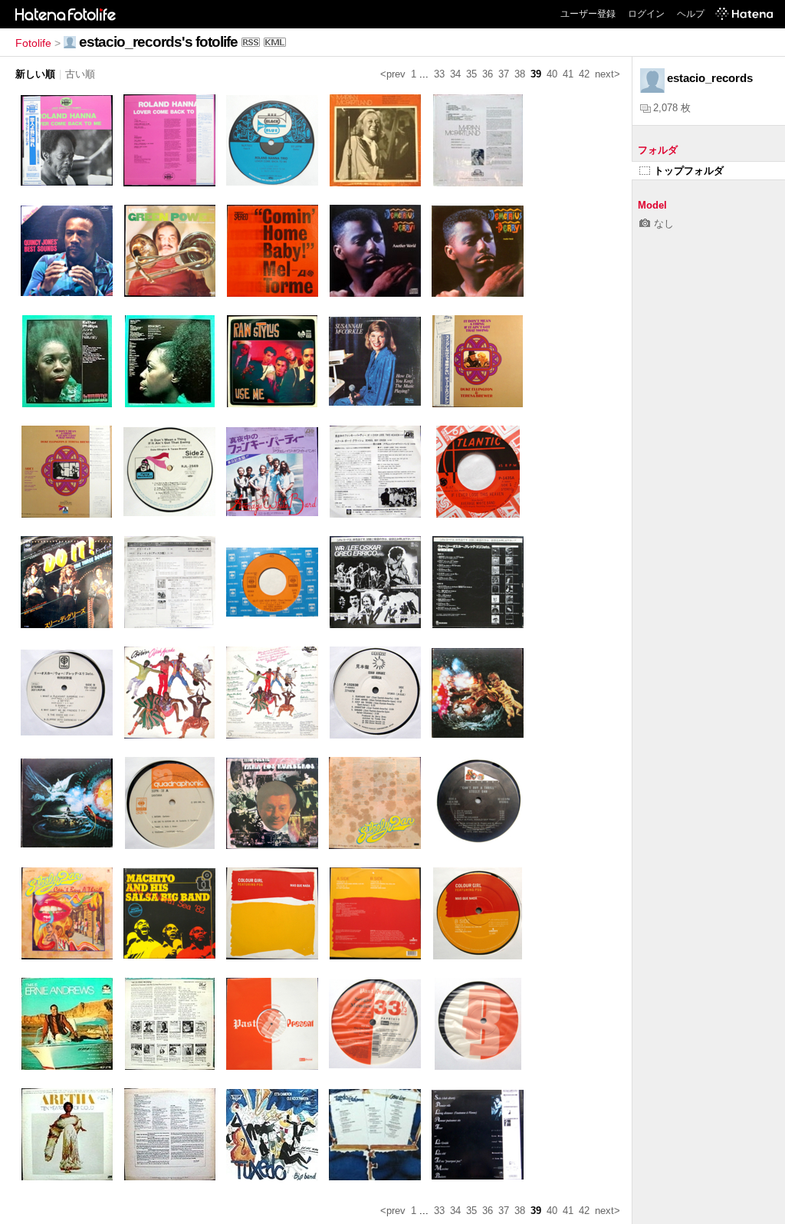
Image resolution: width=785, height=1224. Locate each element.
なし (664, 223)
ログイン (646, 13)
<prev (393, 74)
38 (519, 74)
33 (439, 74)
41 (568, 74)
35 (471, 74)
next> (607, 74)
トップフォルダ (689, 170)
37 (503, 74)
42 (584, 74)
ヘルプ (691, 13)
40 (552, 74)
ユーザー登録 (588, 13)
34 (455, 74)
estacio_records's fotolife (158, 42)
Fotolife (33, 43)
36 (487, 74)
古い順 (80, 74)
